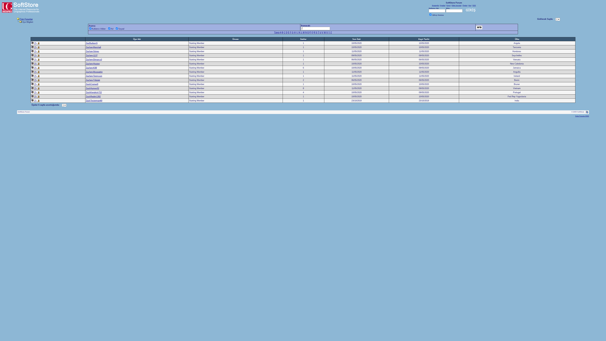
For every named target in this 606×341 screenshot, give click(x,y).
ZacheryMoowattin (94, 72)
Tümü (276, 32)
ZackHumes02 (92, 88)
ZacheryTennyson (94, 76)
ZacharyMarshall (93, 47)
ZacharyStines (92, 51)
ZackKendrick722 (94, 92)
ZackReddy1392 (93, 96)
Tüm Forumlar (26, 19)
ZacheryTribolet (93, 80)
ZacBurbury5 (92, 43)
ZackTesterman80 (94, 100)
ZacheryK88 (91, 68)
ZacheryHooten (93, 64)
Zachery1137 (92, 55)
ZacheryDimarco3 (94, 59)
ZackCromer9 (92, 84)
